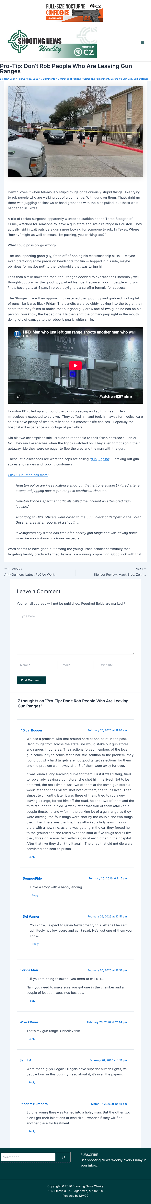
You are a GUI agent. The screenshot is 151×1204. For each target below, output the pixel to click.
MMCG (84, 1195)
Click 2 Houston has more (28, 475)
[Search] (63, 1157)
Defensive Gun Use (121, 79)
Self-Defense (141, 79)
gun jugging (100, 459)
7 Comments (48, 79)
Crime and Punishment (96, 79)
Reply (32, 856)
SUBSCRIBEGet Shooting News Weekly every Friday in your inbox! (113, 1160)
